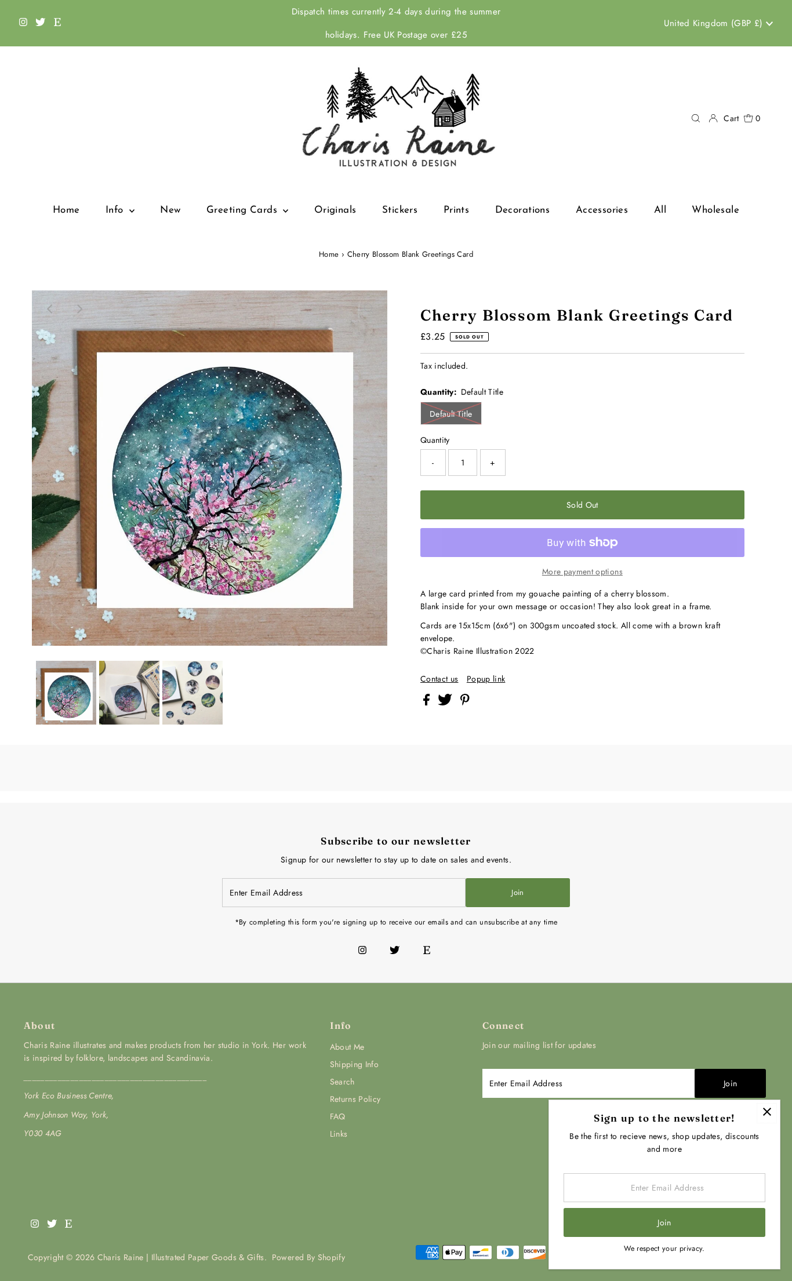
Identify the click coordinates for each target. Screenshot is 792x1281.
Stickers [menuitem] (399, 210)
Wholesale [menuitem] (715, 210)
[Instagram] (23, 23)
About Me (347, 1047)
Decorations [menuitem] (522, 210)
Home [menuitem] (66, 210)
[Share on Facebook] (427, 702)
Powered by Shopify (308, 1257)
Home (329, 254)
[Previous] (50, 309)
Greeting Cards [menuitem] (243, 210)
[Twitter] (40, 23)
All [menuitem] (660, 210)
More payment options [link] (582, 571)
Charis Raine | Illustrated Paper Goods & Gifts (180, 1257)
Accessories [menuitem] (602, 210)
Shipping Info (354, 1064)
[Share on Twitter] (446, 702)
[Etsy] (57, 23)
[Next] (79, 309)
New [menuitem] (170, 210)
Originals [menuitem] (335, 210)
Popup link (486, 679)
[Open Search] (695, 118)
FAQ (338, 1116)
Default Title (451, 414)
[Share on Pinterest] (465, 702)
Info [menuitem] (116, 210)
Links (339, 1134)
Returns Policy (355, 1099)
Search (342, 1081)
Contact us (439, 679)
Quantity (435, 440)
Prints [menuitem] (457, 210)
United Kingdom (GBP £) (715, 23)
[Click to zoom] (369, 309)
